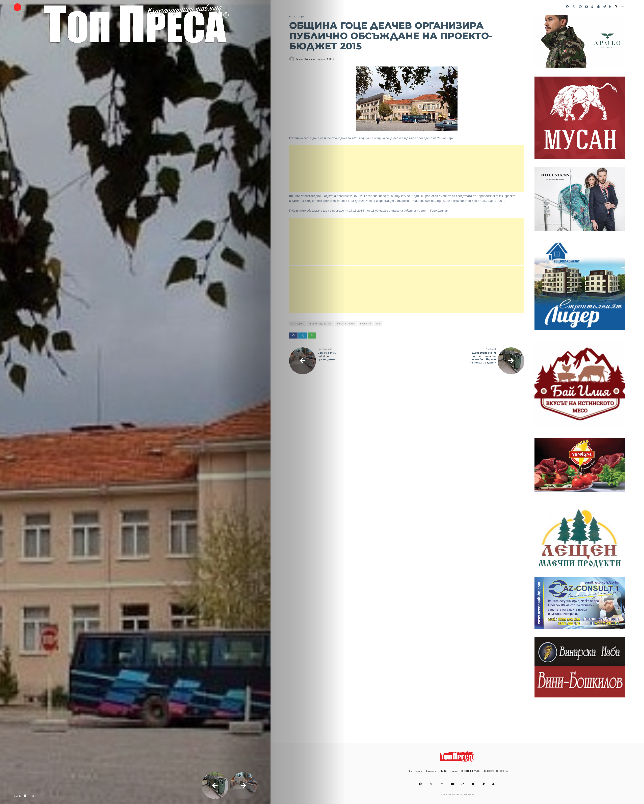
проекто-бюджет (346, 324)
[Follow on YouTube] (586, 6)
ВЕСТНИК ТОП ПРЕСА (496, 771)
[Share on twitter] (302, 335)
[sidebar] (622, 7)
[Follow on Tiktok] (592, 6)
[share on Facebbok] (25, 796)
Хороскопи (430, 771)
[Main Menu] (17, 7)
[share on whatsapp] (41, 796)
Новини (454, 771)
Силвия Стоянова (305, 59)
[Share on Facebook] (293, 335)
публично (365, 324)
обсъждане (297, 324)
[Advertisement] (406, 168)
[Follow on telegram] (604, 6)
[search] (616, 6)
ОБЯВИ (443, 771)
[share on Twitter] (33, 796)
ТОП (378, 324)
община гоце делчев (320, 324)
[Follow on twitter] (574, 6)
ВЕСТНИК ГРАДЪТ (471, 771)
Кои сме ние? (415, 771)
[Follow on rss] (610, 6)
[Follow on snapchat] (598, 6)
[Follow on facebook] (567, 6)
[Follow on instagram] (580, 6)
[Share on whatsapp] (312, 335)
